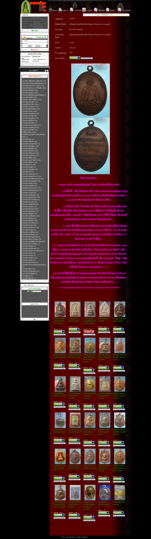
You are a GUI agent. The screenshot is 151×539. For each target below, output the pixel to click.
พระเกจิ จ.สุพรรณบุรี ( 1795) (31, 109)
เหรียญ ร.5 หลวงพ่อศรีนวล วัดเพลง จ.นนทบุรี (89, 432)
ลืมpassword (35, 49)
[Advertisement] (90, 531)
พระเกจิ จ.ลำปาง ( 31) (29, 218)
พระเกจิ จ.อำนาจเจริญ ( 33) (31, 199)
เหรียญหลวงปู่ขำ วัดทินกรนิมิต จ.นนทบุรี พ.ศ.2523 (119, 432)
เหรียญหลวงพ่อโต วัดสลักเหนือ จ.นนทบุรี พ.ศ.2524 (119, 357)
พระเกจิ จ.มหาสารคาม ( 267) (32, 188)
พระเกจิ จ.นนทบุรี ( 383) (30, 185)
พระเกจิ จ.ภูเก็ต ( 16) (29, 260)
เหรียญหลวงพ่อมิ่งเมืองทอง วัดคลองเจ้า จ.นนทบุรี (104, 357)
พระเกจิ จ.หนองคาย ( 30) (30, 211)
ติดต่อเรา (113, 10)
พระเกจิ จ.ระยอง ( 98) (29, 192)
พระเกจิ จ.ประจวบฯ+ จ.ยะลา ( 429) (33, 85)
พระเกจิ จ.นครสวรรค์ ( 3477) (32, 125)
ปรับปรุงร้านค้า (126, 10)
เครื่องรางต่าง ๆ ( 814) (29, 132)
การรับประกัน (78, 10)
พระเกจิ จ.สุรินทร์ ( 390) (30, 220)
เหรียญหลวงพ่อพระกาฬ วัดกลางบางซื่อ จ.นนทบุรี (119, 396)
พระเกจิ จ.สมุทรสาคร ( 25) (31, 248)
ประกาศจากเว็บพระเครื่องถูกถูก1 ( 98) (34, 83)
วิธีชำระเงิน (101, 10)
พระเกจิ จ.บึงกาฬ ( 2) (29, 278)
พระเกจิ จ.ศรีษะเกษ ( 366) (31, 153)
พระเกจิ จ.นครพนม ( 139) (31, 227)
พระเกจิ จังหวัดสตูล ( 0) (30, 273)
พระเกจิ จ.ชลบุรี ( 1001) (30, 183)
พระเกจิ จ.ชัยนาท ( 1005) (30, 151)
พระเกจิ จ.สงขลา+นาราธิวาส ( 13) (33, 251)
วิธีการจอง (34, 30)
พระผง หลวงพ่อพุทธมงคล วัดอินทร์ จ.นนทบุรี (74, 396)
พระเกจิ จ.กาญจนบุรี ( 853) (31, 127)
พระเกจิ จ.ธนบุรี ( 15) (29, 167)
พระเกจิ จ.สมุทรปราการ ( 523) (32, 176)
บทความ (65, 10)
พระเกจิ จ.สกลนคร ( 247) (30, 234)
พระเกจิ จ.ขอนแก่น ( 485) (30, 209)
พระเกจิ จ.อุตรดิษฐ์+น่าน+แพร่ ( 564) (34, 241)
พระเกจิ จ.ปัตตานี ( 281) (30, 141)
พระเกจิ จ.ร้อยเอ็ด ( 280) (30, 169)
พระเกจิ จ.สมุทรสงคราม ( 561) (32, 190)
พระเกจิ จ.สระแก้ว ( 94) (30, 202)
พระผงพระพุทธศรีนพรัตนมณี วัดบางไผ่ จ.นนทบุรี (104, 396)
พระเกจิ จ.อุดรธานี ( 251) (30, 174)
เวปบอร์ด (89, 10)
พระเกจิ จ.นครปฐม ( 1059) (31, 146)
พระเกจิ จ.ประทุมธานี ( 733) (31, 144)
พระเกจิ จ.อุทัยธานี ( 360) (30, 204)
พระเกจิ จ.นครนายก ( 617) (31, 155)
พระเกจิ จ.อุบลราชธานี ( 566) (32, 160)
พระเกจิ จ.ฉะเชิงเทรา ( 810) (31, 216)
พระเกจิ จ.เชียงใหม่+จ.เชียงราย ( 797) (34, 81)
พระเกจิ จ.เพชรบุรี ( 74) (30, 123)
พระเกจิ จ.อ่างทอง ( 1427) (30, 106)
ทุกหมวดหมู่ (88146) (35, 76)
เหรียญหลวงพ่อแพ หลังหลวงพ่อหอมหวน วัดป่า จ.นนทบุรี (119, 468)
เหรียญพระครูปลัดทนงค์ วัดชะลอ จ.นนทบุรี (103, 468)
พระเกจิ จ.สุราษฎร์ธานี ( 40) (31, 237)
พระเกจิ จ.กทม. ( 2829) (30, 111)
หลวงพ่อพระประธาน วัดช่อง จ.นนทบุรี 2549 (60, 468)
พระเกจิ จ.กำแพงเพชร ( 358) (31, 181)
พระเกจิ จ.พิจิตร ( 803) (29, 158)
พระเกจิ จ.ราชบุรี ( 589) (30, 116)
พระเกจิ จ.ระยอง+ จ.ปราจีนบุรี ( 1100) (34, 88)
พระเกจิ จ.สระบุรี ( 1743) (30, 102)
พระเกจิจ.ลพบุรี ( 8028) (30, 97)
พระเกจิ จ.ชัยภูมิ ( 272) (30, 213)
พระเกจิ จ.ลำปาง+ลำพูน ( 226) (32, 239)
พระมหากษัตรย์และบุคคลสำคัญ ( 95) (34, 95)
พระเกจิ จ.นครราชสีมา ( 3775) (32, 99)
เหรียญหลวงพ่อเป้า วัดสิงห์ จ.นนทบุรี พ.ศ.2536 (104, 432)
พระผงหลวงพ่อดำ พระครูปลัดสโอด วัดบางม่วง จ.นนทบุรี (89, 321)
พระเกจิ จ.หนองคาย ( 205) (31, 113)
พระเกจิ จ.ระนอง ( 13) (29, 230)
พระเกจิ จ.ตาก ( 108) (29, 165)
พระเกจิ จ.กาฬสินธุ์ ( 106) (30, 232)
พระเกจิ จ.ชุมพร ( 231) (30, 206)
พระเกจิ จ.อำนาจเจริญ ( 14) (31, 244)
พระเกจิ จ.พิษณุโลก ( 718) (31, 118)
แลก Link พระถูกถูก (35, 288)
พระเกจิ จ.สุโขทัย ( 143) (30, 148)
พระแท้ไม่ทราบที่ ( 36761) (31, 104)
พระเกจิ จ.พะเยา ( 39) (29, 225)
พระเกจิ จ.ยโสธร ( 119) (30, 258)
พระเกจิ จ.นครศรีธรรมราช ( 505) (33, 179)
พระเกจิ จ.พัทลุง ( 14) (29, 246)
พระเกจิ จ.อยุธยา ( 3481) (30, 92)
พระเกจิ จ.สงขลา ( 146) (30, 162)
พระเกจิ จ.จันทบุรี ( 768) (30, 130)
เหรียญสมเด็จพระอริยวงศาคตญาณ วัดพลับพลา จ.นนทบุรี (60, 504)
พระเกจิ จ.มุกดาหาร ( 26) (30, 262)
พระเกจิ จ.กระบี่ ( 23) (29, 255)
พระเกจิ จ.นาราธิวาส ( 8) (30, 223)
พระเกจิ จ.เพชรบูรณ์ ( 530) (31, 195)
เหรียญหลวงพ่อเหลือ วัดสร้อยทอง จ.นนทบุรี (89, 396)
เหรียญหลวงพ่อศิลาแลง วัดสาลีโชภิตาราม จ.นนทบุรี (60, 321)
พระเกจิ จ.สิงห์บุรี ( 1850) (30, 90)
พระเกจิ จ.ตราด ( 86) (29, 253)
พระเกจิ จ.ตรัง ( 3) (28, 172)
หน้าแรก (55, 10)
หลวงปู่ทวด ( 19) (28, 276)
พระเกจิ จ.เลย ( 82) (28, 139)
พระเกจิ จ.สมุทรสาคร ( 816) (31, 197)
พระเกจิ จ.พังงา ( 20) (29, 269)
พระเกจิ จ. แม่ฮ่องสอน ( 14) (31, 271)
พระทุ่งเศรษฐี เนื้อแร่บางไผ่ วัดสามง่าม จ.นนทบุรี (74, 504)
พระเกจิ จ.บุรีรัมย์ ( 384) (30, 120)
